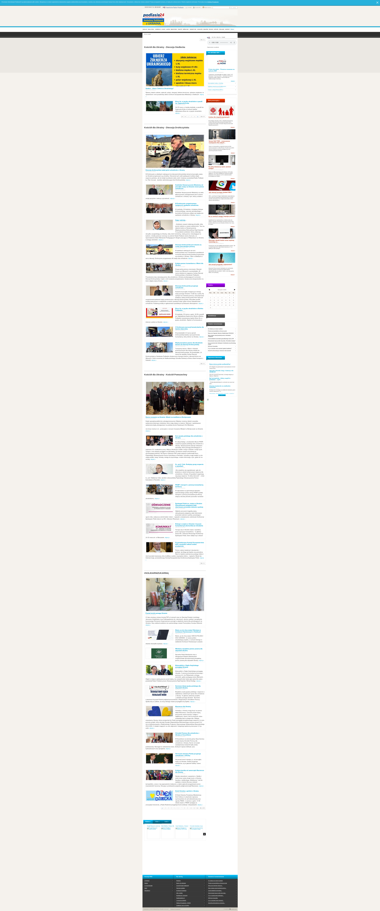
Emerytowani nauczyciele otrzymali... (217, 893)
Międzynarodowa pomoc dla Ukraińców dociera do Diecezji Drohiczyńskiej (189, 343)
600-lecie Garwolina (213, 346)
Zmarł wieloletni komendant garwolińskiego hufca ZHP (221, 338)
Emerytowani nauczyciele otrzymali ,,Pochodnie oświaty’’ (221, 340)
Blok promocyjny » (214, 100)
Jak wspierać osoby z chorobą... (216, 83)
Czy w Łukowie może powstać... (216, 900)
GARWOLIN (158, 29)
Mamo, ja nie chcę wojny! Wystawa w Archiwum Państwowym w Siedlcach (188, 631)
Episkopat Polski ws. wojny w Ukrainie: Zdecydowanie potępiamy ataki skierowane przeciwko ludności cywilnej (189, 505)
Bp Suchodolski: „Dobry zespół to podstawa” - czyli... (219, 379)
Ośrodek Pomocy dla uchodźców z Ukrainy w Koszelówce (187, 734)
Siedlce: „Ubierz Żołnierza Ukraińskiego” (160, 88)
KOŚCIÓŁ (216, 29)
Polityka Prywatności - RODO (183, 903)
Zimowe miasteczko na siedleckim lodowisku (219, 386)
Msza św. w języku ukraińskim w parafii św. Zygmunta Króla (188, 102)
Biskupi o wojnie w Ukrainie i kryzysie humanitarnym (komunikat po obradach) (189, 525)
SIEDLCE (145, 29)
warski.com (234, 909)
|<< (182, 116)
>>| (197, 808)
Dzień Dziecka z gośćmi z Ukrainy (187, 791)
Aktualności (147, 890)
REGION (211, 29)
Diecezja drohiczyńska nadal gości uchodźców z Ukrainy (165, 170)
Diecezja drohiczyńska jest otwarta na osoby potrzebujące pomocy (188, 245)
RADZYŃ (180, 29)
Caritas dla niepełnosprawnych (219, 117)
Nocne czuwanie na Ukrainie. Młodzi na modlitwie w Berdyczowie (168, 417)
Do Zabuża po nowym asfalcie (215, 328)
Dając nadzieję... (180, 220)
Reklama (178, 880)
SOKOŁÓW (199, 29)
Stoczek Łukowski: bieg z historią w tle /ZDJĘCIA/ (221, 371)
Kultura (146, 883)
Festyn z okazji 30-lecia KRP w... (216, 89)
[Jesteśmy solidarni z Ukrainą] (153, 21)
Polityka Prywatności (175, 909)
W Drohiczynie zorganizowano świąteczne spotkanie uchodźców (187, 204)
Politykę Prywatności (213, 2)
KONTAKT (227, 29)
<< (185, 116)
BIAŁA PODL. (151, 29)
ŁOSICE (163, 29)
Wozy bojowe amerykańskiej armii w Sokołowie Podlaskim (219, 336)
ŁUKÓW (168, 29)
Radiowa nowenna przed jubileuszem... (217, 86)
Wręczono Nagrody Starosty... (215, 885)
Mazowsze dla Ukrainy (183, 706)
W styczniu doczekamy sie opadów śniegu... (199, 826)
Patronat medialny (180, 888)
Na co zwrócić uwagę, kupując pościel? (222, 216)
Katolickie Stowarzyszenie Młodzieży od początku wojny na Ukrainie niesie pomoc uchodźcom (189, 186)
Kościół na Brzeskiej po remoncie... (216, 903)
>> (194, 808)
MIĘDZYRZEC (174, 29)
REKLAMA (221, 29)
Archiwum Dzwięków (181, 890)
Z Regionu (146, 880)
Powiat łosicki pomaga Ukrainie (156, 613)
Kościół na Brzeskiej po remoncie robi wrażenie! (219, 350)
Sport (145, 888)
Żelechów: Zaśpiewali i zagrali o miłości (221, 393)
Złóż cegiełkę (179, 893)
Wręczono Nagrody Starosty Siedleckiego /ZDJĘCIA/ (221, 333)
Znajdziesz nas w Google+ (182, 905)
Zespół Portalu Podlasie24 (182, 885)
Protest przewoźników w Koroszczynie (217, 331)
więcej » (177, 113)
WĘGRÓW (205, 29)
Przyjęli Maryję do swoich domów (154, 826)
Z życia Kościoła (148, 885)
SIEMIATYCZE (193, 29)
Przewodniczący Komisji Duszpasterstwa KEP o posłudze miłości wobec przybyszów (189, 544)
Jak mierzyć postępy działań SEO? (220, 192)
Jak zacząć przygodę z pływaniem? (220, 264)
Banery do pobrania (181, 883)
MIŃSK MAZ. (186, 29)
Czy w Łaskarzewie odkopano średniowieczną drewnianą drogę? (222, 344)
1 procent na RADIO (181, 900)
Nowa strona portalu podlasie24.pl (219, 364)
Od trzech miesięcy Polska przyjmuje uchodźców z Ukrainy (188, 754)
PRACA (232, 29)
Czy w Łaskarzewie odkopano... (216, 895)
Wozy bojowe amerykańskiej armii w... (217, 888)
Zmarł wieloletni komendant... (215, 890)
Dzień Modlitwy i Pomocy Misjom (168, 826)
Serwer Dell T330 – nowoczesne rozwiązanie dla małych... (219, 141)
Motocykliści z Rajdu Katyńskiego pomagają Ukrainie (187, 666)
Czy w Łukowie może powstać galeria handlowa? (220, 348)
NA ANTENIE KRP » (214, 52)
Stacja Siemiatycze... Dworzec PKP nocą (184, 826)
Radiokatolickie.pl (180, 898)
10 (191, 808)
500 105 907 (158, 7)
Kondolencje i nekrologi (181, 895)
